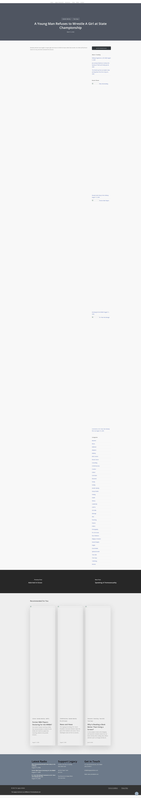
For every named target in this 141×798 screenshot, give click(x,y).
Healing (93, 494)
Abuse (93, 443)
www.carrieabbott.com (93, 774)
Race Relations (95, 535)
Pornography (95, 529)
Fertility (93, 485)
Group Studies (95, 491)
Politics (93, 526)
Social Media (95, 548)
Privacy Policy (124, 788)
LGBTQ (93, 507)
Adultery (94, 453)
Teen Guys (76, 19)
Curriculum (94, 475)
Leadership (94, 504)
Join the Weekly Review (101, 48)
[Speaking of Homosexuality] (105, 581)
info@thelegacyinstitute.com (91, 770)
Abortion (94, 440)
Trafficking (94, 561)
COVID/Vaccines (96, 466)
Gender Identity (66, 19)
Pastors (94, 523)
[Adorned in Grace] (35, 581)
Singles (93, 545)
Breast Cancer (95, 459)
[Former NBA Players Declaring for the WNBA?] (42, 676)
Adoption (94, 450)
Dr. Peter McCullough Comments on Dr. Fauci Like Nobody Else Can (43, 775)
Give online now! (62, 766)
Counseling (94, 462)
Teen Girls (94, 554)
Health (93, 497)
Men (93, 516)
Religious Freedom (96, 539)
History (93, 501)
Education (94, 478)
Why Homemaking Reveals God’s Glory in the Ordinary (43, 765)
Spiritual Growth (96, 551)
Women (94, 564)
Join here (60, 772)
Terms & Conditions (113, 788)
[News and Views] (70, 676)
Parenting (94, 520)
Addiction (94, 447)
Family (93, 482)
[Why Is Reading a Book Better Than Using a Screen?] (98, 676)
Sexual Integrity (95, 542)
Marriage (94, 513)
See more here (61, 778)
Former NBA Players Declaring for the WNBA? (44, 770)
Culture (93, 472)
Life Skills (94, 510)
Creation (94, 469)
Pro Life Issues (95, 532)
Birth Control (95, 456)
